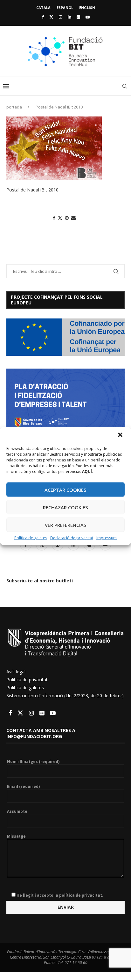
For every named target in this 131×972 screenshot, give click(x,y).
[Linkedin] (69, 17)
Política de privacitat (27, 680)
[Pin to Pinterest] (67, 218)
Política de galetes (30, 538)
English (87, 7)
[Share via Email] (73, 218)
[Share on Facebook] (54, 218)
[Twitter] (51, 17)
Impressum (106, 538)
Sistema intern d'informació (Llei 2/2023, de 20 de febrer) (65, 695)
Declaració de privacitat (71, 538)
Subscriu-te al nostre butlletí (39, 581)
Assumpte (17, 811)
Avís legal (15, 672)
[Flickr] (78, 17)
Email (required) (23, 786)
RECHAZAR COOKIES (65, 507)
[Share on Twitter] (60, 218)
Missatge (16, 836)
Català (43, 7)
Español (65, 7)
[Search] (124, 86)
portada (14, 107)
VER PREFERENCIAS (65, 524)
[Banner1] (65, 337)
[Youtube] (88, 17)
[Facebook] (43, 17)
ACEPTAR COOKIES (65, 489)
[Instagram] (60, 17)
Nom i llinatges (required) (33, 761)
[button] (121, 435)
